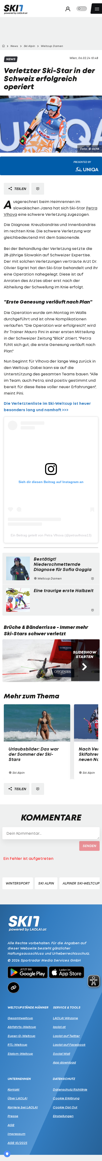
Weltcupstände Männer (28, 1007)
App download (64, 1062)
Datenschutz (64, 1079)
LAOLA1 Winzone (65, 1018)
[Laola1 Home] (27, 923)
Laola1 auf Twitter (66, 1036)
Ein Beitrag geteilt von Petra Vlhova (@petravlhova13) (51, 535)
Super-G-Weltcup (21, 1036)
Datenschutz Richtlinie (70, 1089)
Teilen (19, 189)
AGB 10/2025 (17, 1143)
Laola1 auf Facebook (69, 1044)
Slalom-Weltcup (20, 1053)
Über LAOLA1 (17, 1098)
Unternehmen (19, 1079)
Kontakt (13, 1089)
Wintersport (18, 883)
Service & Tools (66, 1007)
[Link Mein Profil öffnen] (66, 8)
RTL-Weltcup (17, 1044)
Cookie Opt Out (65, 1107)
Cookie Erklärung (66, 1098)
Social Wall (61, 1053)
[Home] (3, 46)
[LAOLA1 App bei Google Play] (28, 973)
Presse (13, 1116)
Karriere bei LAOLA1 (23, 1107)
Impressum (16, 1134)
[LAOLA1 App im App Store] (66, 973)
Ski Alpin (46, 883)
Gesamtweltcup (20, 1018)
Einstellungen (63, 1116)
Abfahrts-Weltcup (22, 1027)
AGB (11, 1125)
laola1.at (59, 1027)
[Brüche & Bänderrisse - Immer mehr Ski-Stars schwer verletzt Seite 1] (40, 660)
